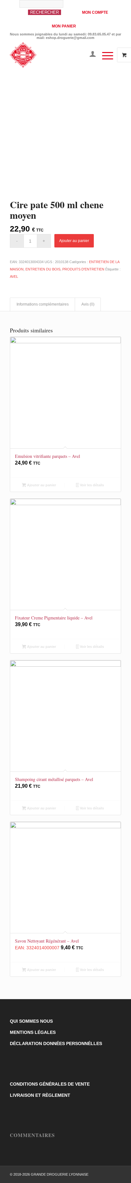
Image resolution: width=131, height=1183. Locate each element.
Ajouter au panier (74, 241)
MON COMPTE (95, 12)
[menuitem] (47, 10)
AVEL (14, 276)
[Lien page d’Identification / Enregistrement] (89, 55)
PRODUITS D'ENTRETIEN (83, 269)
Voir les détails (91, 485)
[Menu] (104, 55)
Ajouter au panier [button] (41, 485)
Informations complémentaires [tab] (43, 304)
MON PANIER (64, 26)
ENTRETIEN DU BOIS (42, 269)
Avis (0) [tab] (87, 304)
